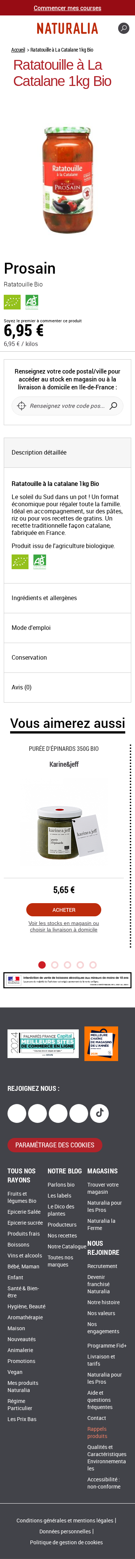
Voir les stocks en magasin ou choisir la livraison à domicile (63, 926)
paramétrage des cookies (54, 1144)
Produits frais (24, 1234)
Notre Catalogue (67, 1247)
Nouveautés (22, 1339)
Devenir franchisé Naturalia (98, 1284)
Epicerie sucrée (25, 1223)
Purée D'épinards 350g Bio (64, 748)
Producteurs (62, 1225)
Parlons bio (61, 1185)
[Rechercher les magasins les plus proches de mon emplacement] (21, 406)
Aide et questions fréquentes (99, 1400)
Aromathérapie (25, 1317)
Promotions (21, 1361)
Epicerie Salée (24, 1212)
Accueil (18, 49)
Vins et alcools (25, 1256)
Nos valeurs (101, 1313)
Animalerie (20, 1350)
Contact (96, 1418)
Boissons (18, 1245)
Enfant (15, 1277)
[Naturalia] (67, 28)
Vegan (15, 1372)
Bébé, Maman (23, 1266)
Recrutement (102, 1266)
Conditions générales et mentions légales (64, 1521)
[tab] (67, 453)
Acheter (63, 909)
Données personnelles (65, 1531)
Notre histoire (103, 1302)
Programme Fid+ (107, 1346)
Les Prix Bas (22, 1419)
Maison (16, 1328)
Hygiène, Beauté (26, 1306)
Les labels (59, 1196)
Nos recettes (62, 1236)
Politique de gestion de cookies (66, 1542)
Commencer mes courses (67, 8)
